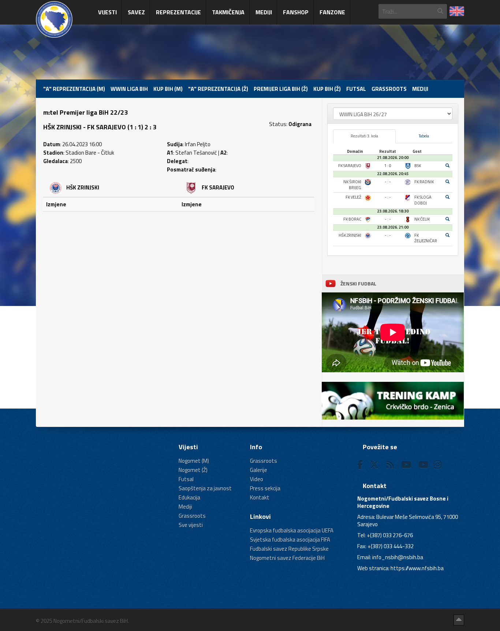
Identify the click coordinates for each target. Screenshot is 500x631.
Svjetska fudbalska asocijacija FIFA (290, 539)
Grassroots (389, 89)
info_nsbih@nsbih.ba (397, 557)
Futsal (356, 89)
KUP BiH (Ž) (327, 89)
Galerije (258, 470)
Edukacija (189, 497)
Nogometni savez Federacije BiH (287, 558)
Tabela (424, 136)
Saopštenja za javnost (205, 488)
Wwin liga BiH (129, 89)
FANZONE (332, 12)
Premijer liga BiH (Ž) (281, 89)
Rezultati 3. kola (364, 136)
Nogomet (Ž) (193, 470)
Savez (136, 12)
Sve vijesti (191, 525)
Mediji (263, 12)
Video (256, 479)
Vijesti (107, 12)
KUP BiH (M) (168, 89)
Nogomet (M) (194, 461)
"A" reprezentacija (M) (74, 89)
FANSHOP (296, 12)
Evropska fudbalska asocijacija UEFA (291, 530)
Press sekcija (265, 488)
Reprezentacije (178, 12)
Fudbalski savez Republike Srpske (289, 549)
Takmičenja (228, 12)
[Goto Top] (459, 620)
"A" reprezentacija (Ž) (218, 89)
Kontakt (259, 497)
